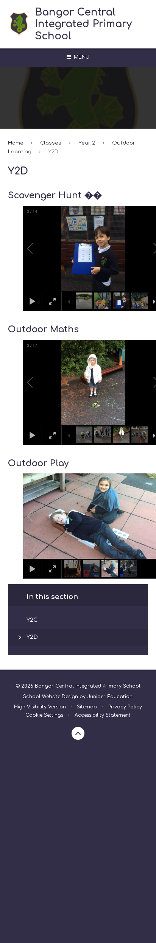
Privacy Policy (125, 707)
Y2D (53, 151)
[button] (38, 248)
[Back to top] (78, 733)
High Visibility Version (40, 707)
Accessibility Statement (103, 715)
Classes (50, 143)
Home (15, 143)
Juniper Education (110, 696)
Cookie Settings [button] (44, 715)
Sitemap (87, 707)
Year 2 (86, 143)
